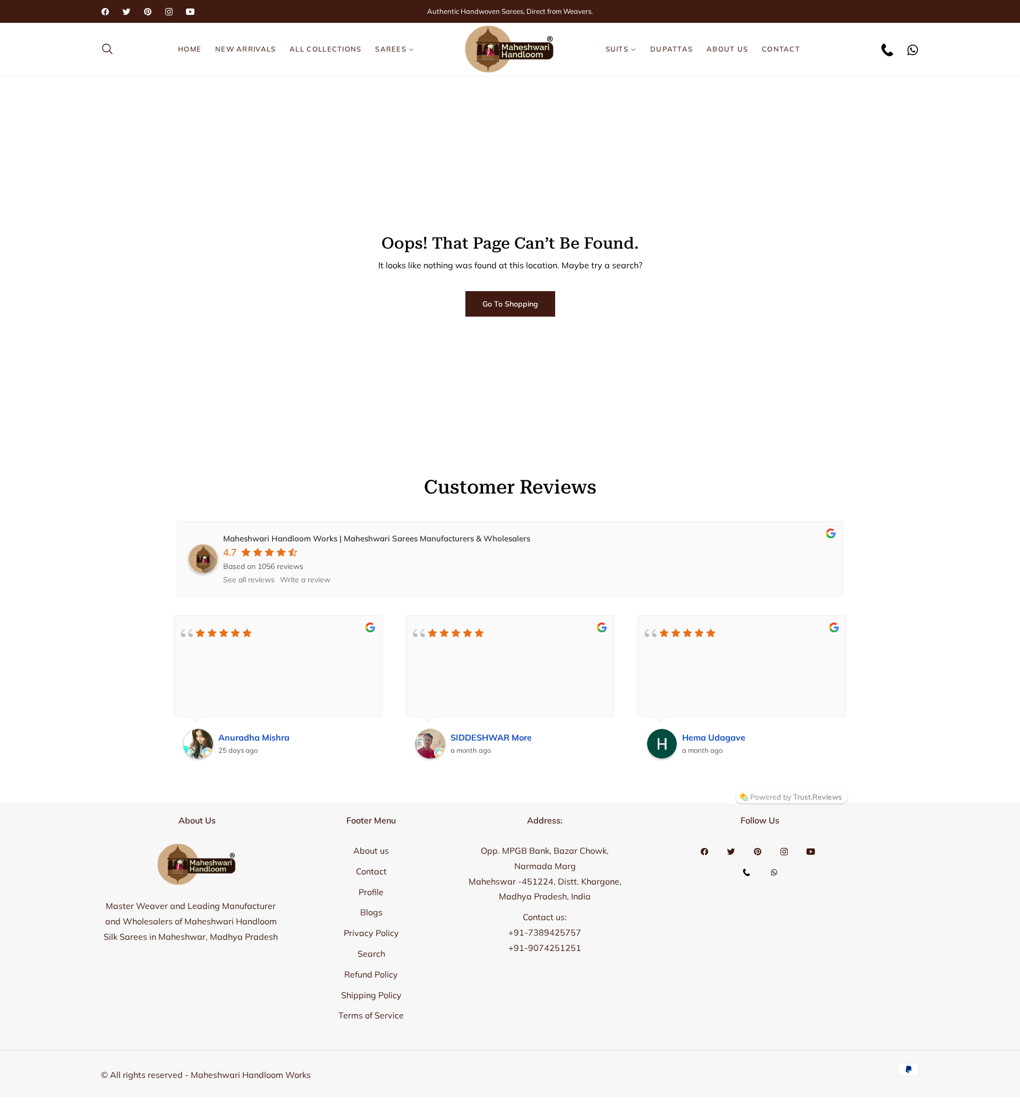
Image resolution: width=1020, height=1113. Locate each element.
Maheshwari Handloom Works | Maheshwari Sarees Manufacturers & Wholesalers (376, 538)
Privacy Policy (371, 933)
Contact (371, 871)
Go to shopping (510, 304)
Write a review (305, 579)
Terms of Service (371, 1015)
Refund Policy (371, 974)
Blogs (371, 912)
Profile (371, 892)
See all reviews (249, 579)
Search (371, 953)
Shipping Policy (371, 995)
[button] (110, 49)
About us (371, 850)
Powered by (796, 797)
